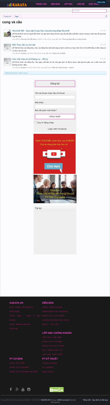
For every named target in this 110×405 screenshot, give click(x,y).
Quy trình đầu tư (52, 350)
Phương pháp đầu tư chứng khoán (74, 39)
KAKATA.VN (45, 400)
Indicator (48, 372)
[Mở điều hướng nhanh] (106, 16)
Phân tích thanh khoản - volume (63, 67)
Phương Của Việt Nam (28, 39)
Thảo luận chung (52, 307)
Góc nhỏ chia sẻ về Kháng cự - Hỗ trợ (30, 59)
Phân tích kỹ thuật (53, 346)
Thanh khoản (49, 363)
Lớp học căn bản (51, 337)
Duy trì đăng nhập (45, 122)
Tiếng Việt (87, 400)
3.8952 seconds (63, 400)
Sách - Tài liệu (50, 324)
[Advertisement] (55, 232)
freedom (23, 53)
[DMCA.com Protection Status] (56, 391)
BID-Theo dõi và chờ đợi (23, 45)
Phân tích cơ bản (52, 341)
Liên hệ (80, 4)
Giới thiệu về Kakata (21, 307)
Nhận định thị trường (55, 311)
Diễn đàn (55, 4)
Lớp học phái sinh (52, 354)
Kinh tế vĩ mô (17, 363)
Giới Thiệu (94, 4)
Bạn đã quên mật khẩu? (46, 110)
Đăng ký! (55, 83)
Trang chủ (41, 4)
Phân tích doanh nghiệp (24, 372)
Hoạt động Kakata (20, 324)
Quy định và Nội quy (100, 400)
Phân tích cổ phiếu (59, 53)
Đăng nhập (101, 2)
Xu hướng (48, 367)
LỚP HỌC (68, 4)
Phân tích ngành (19, 367)
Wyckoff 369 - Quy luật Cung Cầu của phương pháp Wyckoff (40, 31)
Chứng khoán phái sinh (55, 320)
